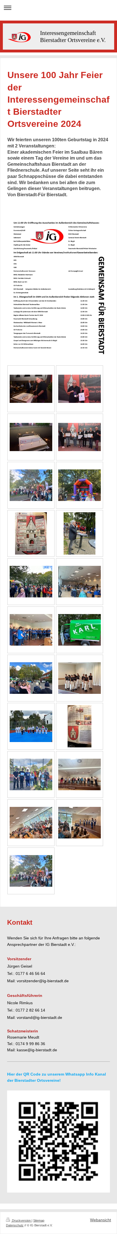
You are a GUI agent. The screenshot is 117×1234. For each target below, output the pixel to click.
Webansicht (100, 1220)
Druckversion (21, 1220)
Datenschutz (15, 1225)
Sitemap (38, 1220)
